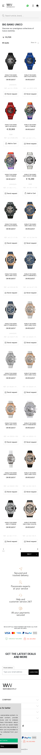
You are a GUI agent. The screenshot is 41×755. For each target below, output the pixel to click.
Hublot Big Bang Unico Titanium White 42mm (11, 473)
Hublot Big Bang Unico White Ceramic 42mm (30, 175)
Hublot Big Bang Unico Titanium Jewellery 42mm (11, 523)
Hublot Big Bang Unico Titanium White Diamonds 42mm (30, 424)
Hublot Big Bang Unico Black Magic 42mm (11, 76)
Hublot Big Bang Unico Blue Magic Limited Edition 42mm (30, 76)
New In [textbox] (33, 43)
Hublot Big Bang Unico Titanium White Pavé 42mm (11, 374)
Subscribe (33, 672)
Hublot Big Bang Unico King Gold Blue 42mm (11, 275)
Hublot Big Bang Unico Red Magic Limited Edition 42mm (11, 125)
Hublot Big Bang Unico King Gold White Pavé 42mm (30, 324)
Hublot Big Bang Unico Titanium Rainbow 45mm (11, 175)
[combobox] (34, 43)
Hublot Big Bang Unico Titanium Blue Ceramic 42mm (30, 275)
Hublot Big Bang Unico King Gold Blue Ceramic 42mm (30, 225)
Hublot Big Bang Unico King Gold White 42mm (11, 424)
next (29, 554)
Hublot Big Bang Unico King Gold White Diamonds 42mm (30, 374)
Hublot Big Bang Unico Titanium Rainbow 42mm (30, 125)
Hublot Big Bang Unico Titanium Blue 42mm (11, 324)
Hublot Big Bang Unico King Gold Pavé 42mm (30, 523)
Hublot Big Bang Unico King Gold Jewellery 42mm (30, 473)
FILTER (8, 37)
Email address (8, 668)
